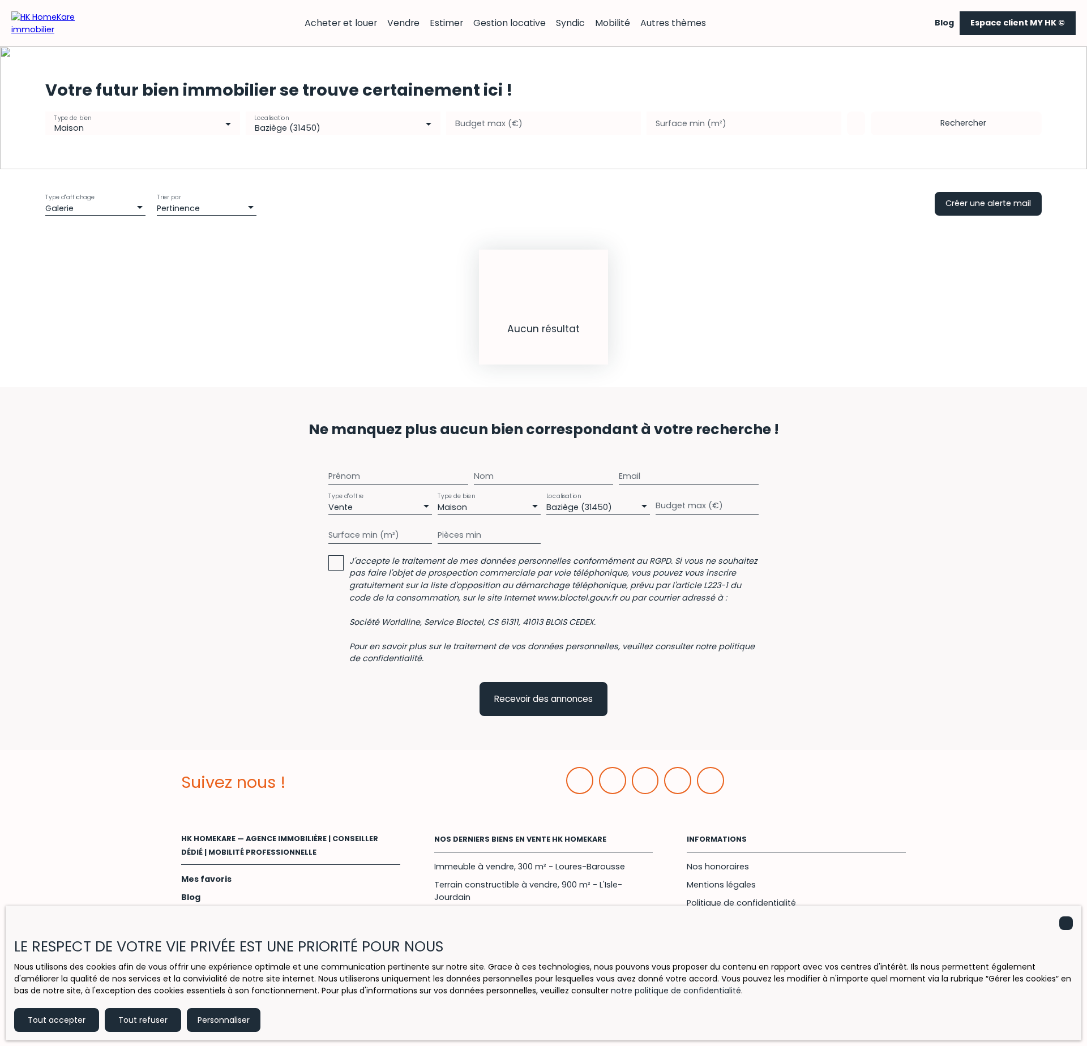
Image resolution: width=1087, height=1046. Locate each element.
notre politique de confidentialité (676, 990)
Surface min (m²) (691, 123)
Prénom (344, 476)
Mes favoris (206, 879)
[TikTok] (710, 780)
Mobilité (612, 22)
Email (629, 476)
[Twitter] (645, 780)
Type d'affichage (70, 196)
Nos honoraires (718, 866)
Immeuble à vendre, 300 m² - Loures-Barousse (529, 866)
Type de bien (72, 118)
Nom (484, 476)
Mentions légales (721, 884)
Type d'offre (345, 495)
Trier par (169, 196)
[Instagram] (677, 780)
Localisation (271, 118)
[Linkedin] (612, 780)
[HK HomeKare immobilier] (51, 22)
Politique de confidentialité (741, 902)
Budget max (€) (489, 123)
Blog (944, 22)
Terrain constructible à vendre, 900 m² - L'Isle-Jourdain (528, 891)
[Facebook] (579, 780)
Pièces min (459, 535)
